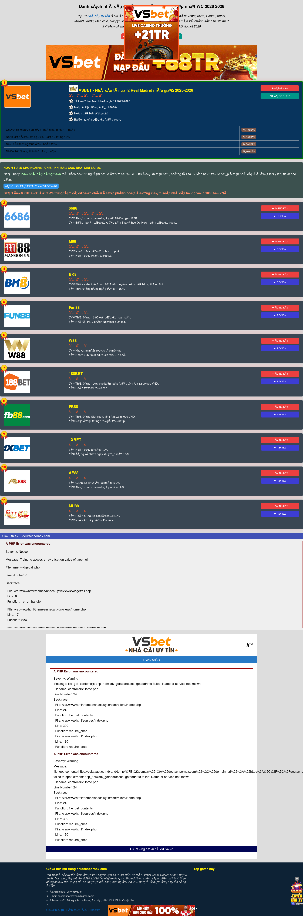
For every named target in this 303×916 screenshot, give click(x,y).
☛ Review (280, 216)
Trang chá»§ (151, 659)
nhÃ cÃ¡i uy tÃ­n (98, 15)
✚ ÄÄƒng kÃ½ (280, 88)
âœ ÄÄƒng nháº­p (280, 96)
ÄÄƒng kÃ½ (249, 129)
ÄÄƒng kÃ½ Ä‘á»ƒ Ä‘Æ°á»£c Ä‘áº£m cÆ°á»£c (31, 186)
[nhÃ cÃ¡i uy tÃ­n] (151, 645)
